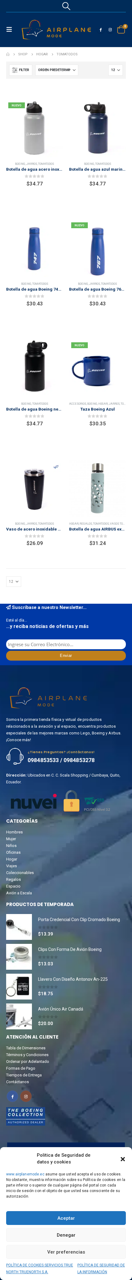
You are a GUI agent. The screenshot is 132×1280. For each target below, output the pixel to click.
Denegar (66, 1235)
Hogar (103, 403)
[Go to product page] (97, 128)
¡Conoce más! (18, 739)
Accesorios (77, 403)
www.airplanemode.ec (25, 1174)
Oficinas (13, 852)
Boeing (20, 163)
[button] (123, 1158)
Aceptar (66, 1218)
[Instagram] (110, 30)
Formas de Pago (20, 1068)
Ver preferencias (66, 1252)
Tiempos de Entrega (24, 1075)
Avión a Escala (19, 893)
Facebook (12, 1096)
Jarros (31, 163)
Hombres (14, 832)
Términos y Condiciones (27, 1054)
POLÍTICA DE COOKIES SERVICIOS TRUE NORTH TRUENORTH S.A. (39, 1268)
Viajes (11, 866)
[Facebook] (101, 30)
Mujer (11, 839)
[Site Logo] (56, 29)
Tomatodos (46, 163)
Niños (11, 845)
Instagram (26, 1096)
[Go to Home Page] (8, 54)
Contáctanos (17, 1081)
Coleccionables (20, 872)
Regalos (86, 523)
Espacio (13, 886)
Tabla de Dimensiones (25, 1048)
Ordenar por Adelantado (27, 1061)
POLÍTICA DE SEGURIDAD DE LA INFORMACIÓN (101, 1268)
